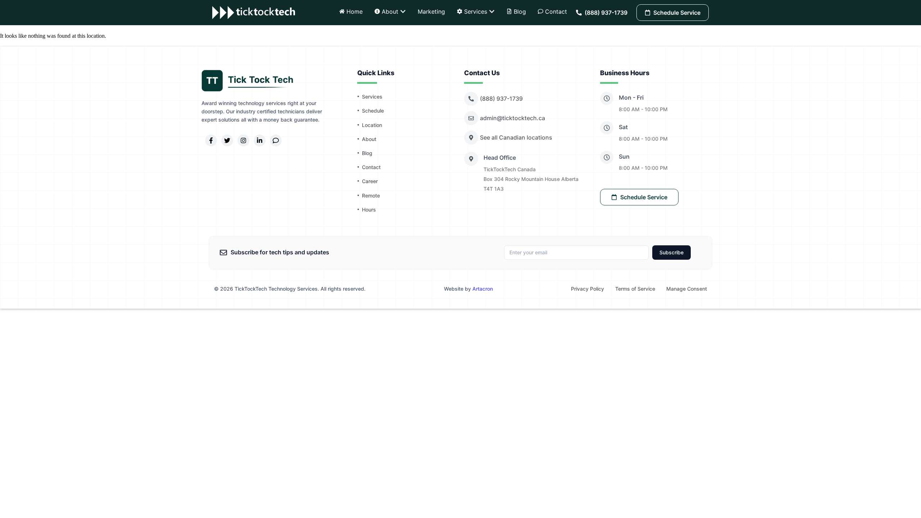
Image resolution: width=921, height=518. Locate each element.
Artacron (482, 289)
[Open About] (403, 11)
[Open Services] (492, 11)
